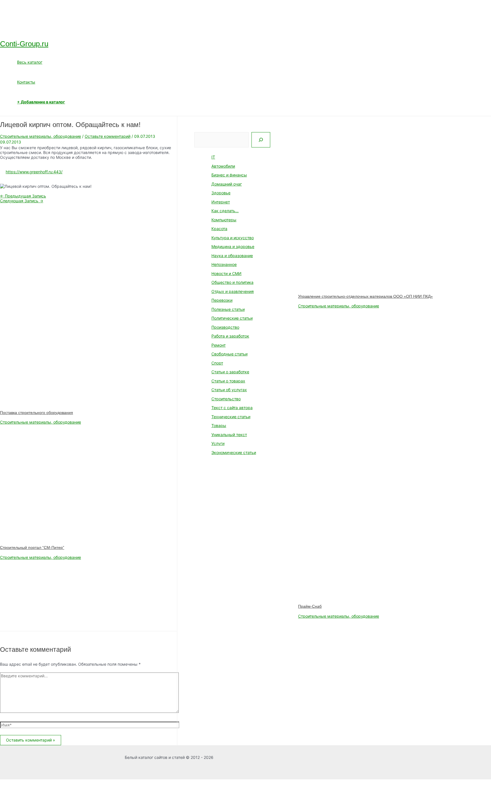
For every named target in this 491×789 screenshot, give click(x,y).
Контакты (26, 82)
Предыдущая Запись (23, 195)
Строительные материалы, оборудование (40, 136)
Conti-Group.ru (24, 43)
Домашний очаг (226, 184)
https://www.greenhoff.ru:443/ (34, 171)
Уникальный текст (229, 434)
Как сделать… (225, 210)
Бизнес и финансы (229, 174)
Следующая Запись (21, 200)
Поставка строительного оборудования (36, 412)
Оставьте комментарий (107, 136)
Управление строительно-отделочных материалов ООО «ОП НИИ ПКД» (365, 296)
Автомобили (223, 166)
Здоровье (220, 192)
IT (213, 157)
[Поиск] (260, 139)
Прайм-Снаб (310, 606)
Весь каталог (29, 62)
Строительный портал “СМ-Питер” (32, 547)
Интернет (220, 201)
